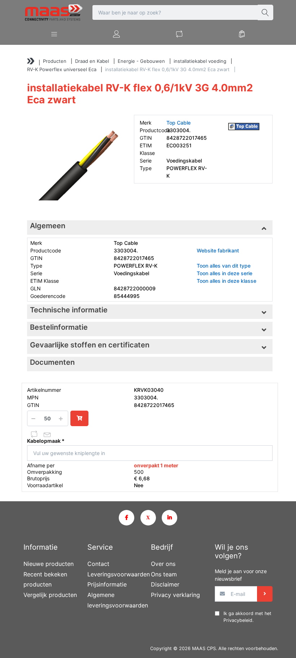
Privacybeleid (237, 620)
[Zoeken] (265, 12)
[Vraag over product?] (47, 434)
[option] (75, 163)
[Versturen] (265, 594)
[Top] (30, 62)
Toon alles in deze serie (224, 273)
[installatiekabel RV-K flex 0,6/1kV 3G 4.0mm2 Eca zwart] (75, 163)
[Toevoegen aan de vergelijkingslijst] (34, 434)
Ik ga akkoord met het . (247, 617)
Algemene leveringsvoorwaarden (116, 600)
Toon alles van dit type (224, 266)
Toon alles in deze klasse (226, 281)
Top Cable (178, 123)
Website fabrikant (218, 250)
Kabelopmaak (44, 441)
